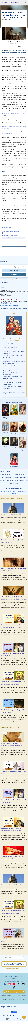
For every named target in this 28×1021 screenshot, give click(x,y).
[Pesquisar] (26, 2)
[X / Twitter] (19, 984)
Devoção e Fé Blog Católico (12, 2)
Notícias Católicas (6, 237)
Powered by (10, 279)
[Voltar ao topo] (24, 1017)
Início (5, 976)
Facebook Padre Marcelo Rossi (10, 305)
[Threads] (23, 984)
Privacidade (14, 978)
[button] (3, 23)
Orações (16, 976)
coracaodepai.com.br (7, 133)
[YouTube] (14, 984)
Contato (22, 976)
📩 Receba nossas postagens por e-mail (14, 992)
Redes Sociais (16, 237)
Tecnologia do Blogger (15, 1019)
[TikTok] (14, 987)
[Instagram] (9, 984)
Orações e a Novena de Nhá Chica (11, 514)
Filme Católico (5, 235)
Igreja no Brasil (15, 235)
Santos (22, 237)
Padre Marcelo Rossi (7, 304)
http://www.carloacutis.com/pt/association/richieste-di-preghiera (14, 492)
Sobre (10, 976)
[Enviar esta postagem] (3, 233)
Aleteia (6, 224)
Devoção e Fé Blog (6, 227)
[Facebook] (5, 984)
